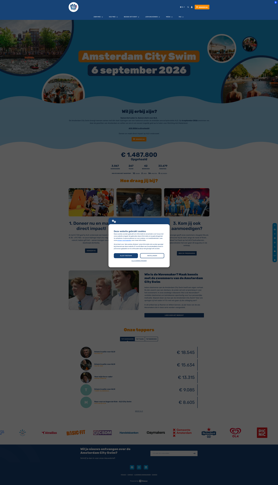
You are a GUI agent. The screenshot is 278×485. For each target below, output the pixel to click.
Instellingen (152, 255)
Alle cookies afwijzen (139, 260)
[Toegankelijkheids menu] (275, 2)
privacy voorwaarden (124, 240)
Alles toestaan (126, 255)
